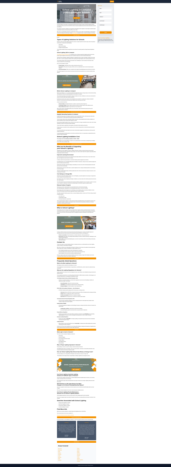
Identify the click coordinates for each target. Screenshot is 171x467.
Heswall (78, 449)
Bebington (59, 457)
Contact (112, 1)
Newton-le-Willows (80, 459)
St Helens (78, 455)
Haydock (78, 458)
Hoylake (78, 452)
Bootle (59, 451)
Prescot (78, 448)
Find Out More (76, 205)
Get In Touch (77, 258)
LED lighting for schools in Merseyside (63, 54)
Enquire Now (77, 329)
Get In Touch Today (77, 35)
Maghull (78, 451)
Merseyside (60, 448)
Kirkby (59, 458)
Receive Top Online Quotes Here (77, 417)
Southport (78, 461)
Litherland (59, 454)
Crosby (59, 455)
